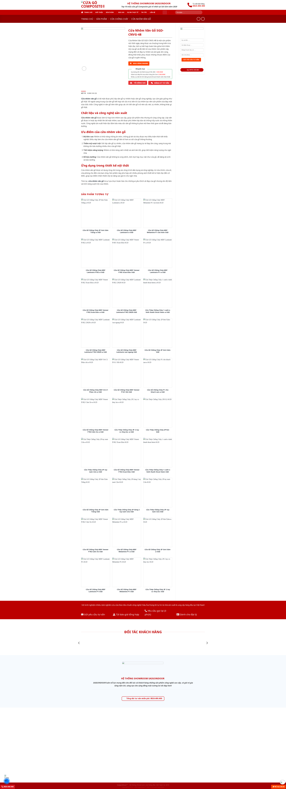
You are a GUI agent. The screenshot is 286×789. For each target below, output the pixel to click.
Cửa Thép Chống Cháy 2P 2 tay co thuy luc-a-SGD (126, 431)
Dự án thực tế (132, 12)
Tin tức (144, 12)
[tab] (83, 93)
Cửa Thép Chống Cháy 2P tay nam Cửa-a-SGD (95, 471)
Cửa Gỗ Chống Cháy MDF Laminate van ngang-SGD (126, 351)
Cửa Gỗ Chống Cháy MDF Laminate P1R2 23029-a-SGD (95, 351)
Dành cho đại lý (188, 614)
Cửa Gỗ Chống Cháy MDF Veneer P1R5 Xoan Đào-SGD (126, 271)
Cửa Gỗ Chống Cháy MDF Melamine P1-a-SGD (126, 551)
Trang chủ (88, 12)
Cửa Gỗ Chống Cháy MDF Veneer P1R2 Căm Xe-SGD (95, 551)
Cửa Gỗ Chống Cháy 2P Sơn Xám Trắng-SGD (95, 511)
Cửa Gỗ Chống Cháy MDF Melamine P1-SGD (126, 590)
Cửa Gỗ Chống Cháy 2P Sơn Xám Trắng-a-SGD (95, 231)
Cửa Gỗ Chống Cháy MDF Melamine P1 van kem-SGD (157, 231)
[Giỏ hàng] (165, 12)
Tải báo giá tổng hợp (127, 614)
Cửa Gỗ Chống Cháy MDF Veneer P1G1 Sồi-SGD (126, 391)
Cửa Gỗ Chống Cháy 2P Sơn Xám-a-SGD (158, 551)
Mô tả (83, 93)
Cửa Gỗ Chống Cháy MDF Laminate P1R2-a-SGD (95, 271)
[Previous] (79, 643)
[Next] (207, 643)
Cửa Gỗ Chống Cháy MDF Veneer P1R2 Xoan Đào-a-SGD (95, 311)
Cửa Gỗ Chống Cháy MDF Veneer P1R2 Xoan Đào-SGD (126, 471)
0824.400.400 (8, 787)
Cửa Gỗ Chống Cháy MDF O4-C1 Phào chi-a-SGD (95, 391)
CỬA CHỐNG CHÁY (119, 18)
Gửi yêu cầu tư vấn (94, 614)
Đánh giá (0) (92, 93)
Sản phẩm (110, 12)
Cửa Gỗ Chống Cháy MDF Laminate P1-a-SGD (157, 271)
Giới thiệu (99, 12)
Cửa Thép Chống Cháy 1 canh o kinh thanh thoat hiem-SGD (157, 471)
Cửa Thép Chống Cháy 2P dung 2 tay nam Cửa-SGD (127, 511)
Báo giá (121, 12)
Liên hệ (152, 12)
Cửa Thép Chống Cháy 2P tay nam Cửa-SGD (157, 511)
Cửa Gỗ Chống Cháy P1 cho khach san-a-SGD (157, 391)
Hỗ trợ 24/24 (279, 787)
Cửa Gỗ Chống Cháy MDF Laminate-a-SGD (126, 231)
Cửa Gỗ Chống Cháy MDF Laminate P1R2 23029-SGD (126, 311)
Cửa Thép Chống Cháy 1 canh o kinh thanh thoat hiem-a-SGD (157, 311)
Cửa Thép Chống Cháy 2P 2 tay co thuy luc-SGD (157, 590)
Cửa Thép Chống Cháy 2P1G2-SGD (157, 431)
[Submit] (201, 12)
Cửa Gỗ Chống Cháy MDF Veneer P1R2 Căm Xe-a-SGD (95, 431)
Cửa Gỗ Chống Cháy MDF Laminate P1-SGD (95, 590)
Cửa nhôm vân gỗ (141, 18)
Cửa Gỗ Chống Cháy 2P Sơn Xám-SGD (158, 351)
